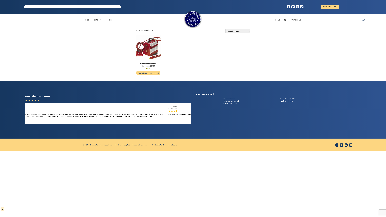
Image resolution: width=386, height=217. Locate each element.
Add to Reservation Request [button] (148, 73)
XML (119, 145)
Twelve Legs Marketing (168, 145)
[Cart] (363, 20)
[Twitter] (293, 6)
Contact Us (296, 20)
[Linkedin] (350, 145)
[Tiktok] (301, 6)
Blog (87, 20)
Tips (285, 20)
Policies (109, 20)
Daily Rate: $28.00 (148, 65)
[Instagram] (297, 6)
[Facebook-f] (288, 6)
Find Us (277, 20)
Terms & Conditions (140, 145)
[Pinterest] (346, 145)
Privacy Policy (126, 145)
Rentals (96, 20)
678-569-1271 (290, 99)
